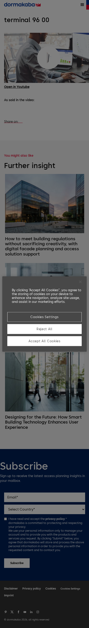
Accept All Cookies (44, 341)
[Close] (80, 282)
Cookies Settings (44, 317)
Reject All (44, 329)
